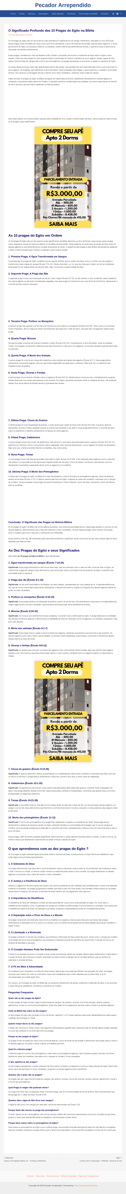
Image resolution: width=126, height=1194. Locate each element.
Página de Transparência (88, 1176)
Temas (22, 14)
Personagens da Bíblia (88, 14)
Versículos (71, 14)
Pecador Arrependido (63, 5)
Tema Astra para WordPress (85, 1186)
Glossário (105, 14)
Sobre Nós (40, 1176)
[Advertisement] (63, 103)
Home (13, 14)
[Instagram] (113, 14)
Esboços (31, 14)
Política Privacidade (69, 1176)
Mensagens (43, 14)
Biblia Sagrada (58, 14)
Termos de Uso (52, 1176)
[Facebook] (117, 14)
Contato (30, 1176)
